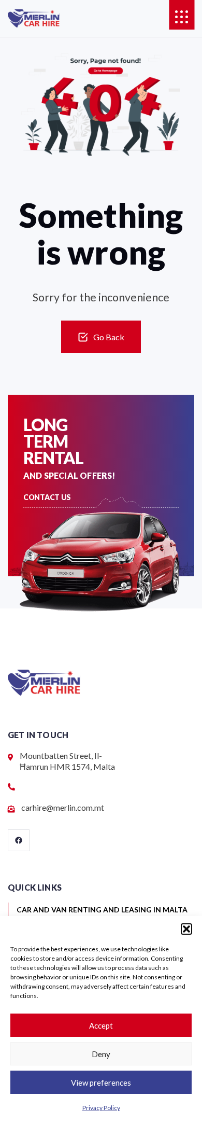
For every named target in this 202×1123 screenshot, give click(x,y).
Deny (101, 1054)
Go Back (108, 337)
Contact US (47, 497)
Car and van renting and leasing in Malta (102, 910)
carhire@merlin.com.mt (62, 807)
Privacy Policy (101, 1108)
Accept (101, 1025)
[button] (186, 929)
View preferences (101, 1082)
